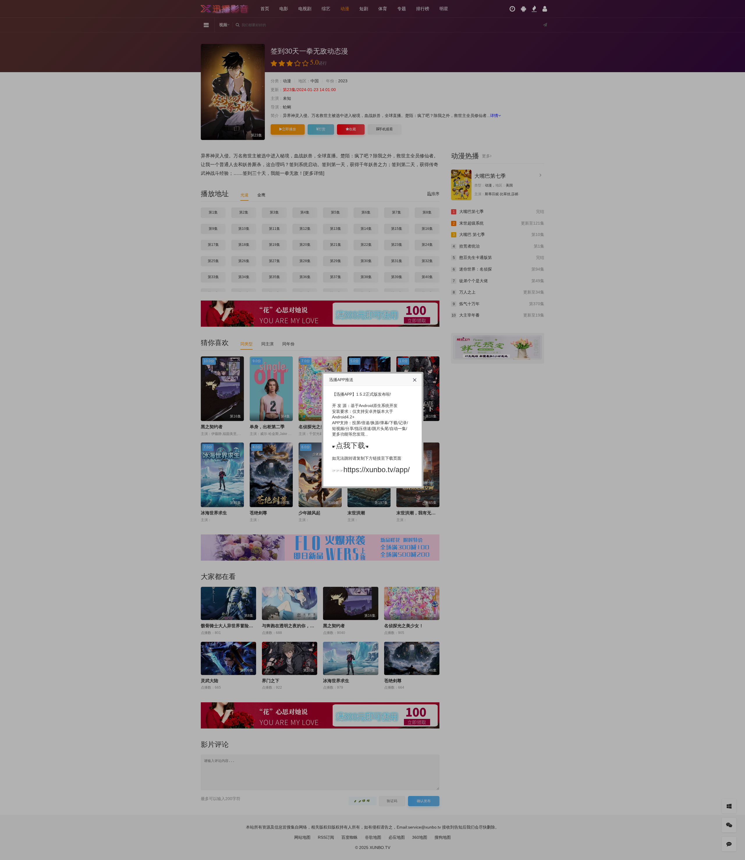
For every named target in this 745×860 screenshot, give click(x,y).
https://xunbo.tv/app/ (376, 469)
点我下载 (350, 445)
